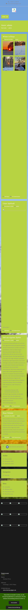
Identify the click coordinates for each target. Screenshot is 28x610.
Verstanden (14, 602)
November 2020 (9, 461)
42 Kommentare (16, 196)
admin (16, 39)
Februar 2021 (8, 459)
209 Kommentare (16, 437)
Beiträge (7, 196)
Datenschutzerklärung (14, 607)
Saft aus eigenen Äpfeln (12, 337)
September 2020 (9, 463)
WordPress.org (9, 494)
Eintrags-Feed (8, 489)
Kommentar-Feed (9, 491)
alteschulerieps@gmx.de (9, 590)
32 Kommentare (16, 330)
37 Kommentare (16, 406)
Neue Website (8, 413)
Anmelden (7, 487)
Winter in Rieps (9, 37)
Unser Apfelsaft (9, 203)
